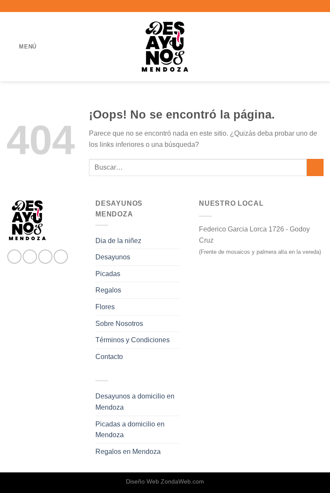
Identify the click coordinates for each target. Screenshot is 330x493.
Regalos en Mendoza (128, 451)
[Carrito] (319, 46)
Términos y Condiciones (132, 340)
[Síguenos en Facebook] (14, 257)
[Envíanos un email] (45, 257)
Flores (105, 306)
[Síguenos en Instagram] (30, 257)
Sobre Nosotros (119, 323)
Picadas (107, 273)
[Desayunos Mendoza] (165, 46)
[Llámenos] (61, 257)
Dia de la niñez (118, 240)
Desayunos (112, 257)
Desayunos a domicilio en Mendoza (134, 402)
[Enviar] (315, 167)
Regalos (108, 290)
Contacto (109, 356)
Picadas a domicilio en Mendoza (130, 429)
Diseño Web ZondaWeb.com (165, 481)
